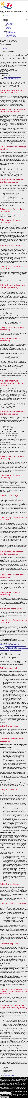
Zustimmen (18, 1091)
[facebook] (6, 15)
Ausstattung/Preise (10, 34)
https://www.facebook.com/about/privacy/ (10, 644)
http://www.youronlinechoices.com (8, 647)
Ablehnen (24, 1091)
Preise (7, 22)
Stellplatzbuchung (7, 30)
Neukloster (8, 27)
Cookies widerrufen (5, 1097)
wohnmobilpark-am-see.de (11, 78)
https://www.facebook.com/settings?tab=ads (15, 646)
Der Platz (5, 20)
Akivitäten (8, 28)
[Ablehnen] (11, 1093)
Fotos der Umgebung (11, 36)
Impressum (6, 1073)
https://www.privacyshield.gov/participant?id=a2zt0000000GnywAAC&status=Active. (14, 649)
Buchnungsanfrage (10, 35)
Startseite (5, 19)
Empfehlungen (7, 26)
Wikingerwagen (7, 31)
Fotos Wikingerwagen (11, 32)
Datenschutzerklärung (9, 1075)
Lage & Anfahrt (9, 23)
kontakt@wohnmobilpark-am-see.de (12, 77)
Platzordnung (9, 24)
